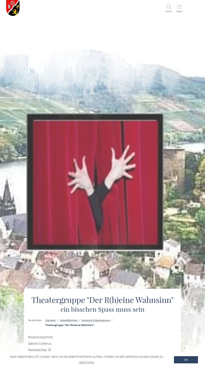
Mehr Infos (86, 362)
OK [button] (186, 360)
